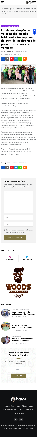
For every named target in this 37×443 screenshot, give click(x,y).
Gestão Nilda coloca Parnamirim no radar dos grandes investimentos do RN (23, 327)
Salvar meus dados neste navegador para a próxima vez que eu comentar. (19, 231)
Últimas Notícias (27, 406)
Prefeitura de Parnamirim (20, 309)
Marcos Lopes (8, 52)
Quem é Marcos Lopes (12, 406)
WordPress (18, 428)
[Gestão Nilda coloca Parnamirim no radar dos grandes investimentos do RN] (5, 326)
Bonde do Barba (17, 336)
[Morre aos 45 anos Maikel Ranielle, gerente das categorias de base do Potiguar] (5, 339)
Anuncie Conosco (10, 410)
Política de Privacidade (25, 410)
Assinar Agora (18, 375)
